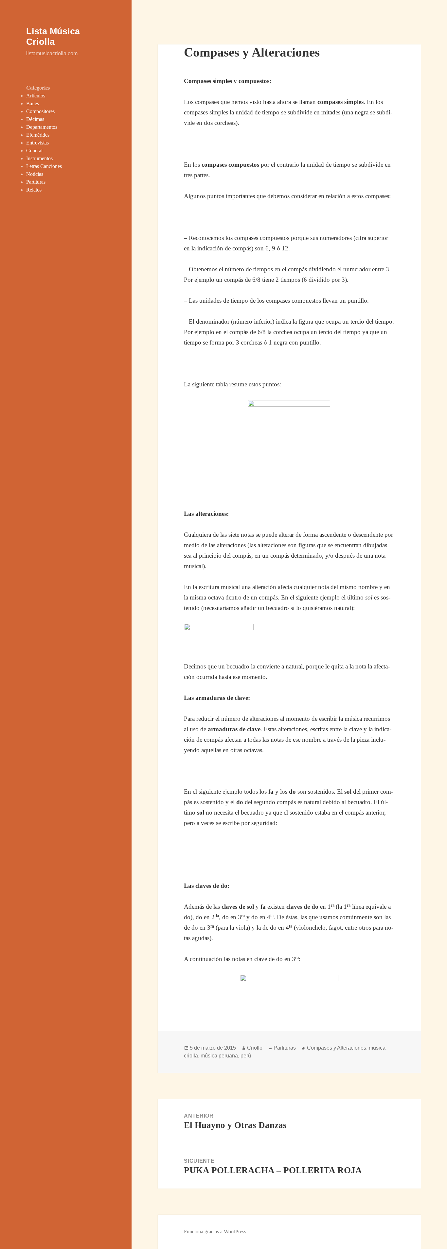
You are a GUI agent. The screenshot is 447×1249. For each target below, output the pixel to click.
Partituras (35, 182)
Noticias (34, 174)
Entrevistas (37, 142)
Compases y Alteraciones (336, 1048)
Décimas (35, 119)
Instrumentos (39, 158)
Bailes (32, 103)
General (34, 150)
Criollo (254, 1048)
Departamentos (41, 127)
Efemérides (37, 135)
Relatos (34, 190)
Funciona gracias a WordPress (215, 1231)
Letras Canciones (44, 166)
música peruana (219, 1055)
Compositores (40, 111)
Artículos (35, 95)
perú (246, 1055)
